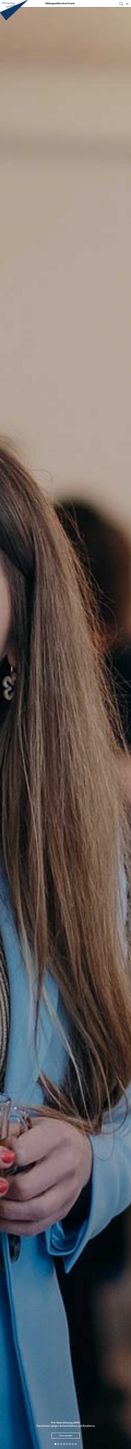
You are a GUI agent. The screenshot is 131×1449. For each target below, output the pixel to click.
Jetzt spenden (65, 1435)
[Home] (14, 10)
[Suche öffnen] (121, 3)
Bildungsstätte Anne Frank (60, 3)
